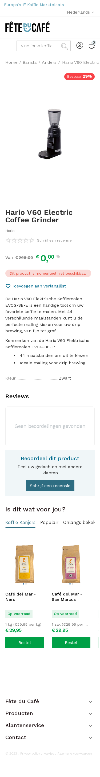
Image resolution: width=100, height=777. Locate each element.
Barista (30, 62)
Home (11, 62)
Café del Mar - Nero (20, 596)
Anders (49, 62)
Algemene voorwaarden (75, 753)
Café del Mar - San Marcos (67, 596)
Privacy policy (30, 753)
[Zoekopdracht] (65, 46)
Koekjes (48, 753)
